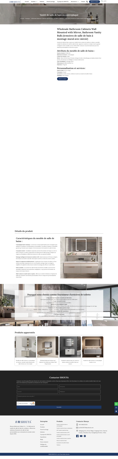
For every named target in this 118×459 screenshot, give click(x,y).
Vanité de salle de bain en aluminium (64, 428)
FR (105, 1)
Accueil (27, 1)
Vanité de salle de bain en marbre (64, 438)
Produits (33, 1)
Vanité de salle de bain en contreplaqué (59, 15)
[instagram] (85, 436)
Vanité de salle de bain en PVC (63, 432)
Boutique (27, 18)
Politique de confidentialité (44, 445)
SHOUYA (54, 454)
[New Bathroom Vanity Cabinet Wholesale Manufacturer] (15, 2)
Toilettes (58, 445)
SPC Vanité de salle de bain (62, 430)
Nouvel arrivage (51, 1)
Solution (42, 1)
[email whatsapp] (116, 404)
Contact (83, 1)
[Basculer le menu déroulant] (36, 1)
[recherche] (87, 1)
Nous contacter (44, 442)
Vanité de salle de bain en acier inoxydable (63, 435)
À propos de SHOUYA (62, 1)
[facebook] (77, 436)
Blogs (41, 439)
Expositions (43, 437)
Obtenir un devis (94, 1)
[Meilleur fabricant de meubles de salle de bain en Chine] (23, 421)
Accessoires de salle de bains (63, 442)
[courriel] (116, 407)
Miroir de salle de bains (62, 440)
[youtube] (81, 436)
